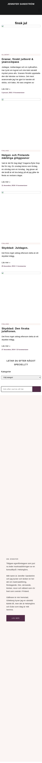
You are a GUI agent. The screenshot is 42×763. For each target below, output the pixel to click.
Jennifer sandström (21, 4)
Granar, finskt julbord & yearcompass (17, 60)
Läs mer (16, 618)
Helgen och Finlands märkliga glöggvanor (15, 156)
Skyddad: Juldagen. (15, 247)
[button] (2, 9)
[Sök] (36, 389)
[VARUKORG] (30, 10)
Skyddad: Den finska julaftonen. (15, 330)
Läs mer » (6, 89)
